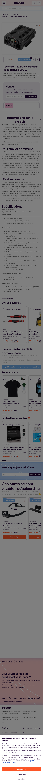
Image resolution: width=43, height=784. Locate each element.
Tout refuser (21, 779)
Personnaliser (21, 774)
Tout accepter (21, 769)
